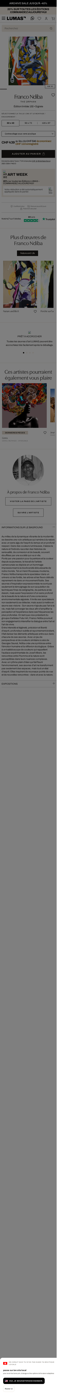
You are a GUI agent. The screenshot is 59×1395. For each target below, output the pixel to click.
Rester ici (9, 1389)
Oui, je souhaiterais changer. (26, 1381)
